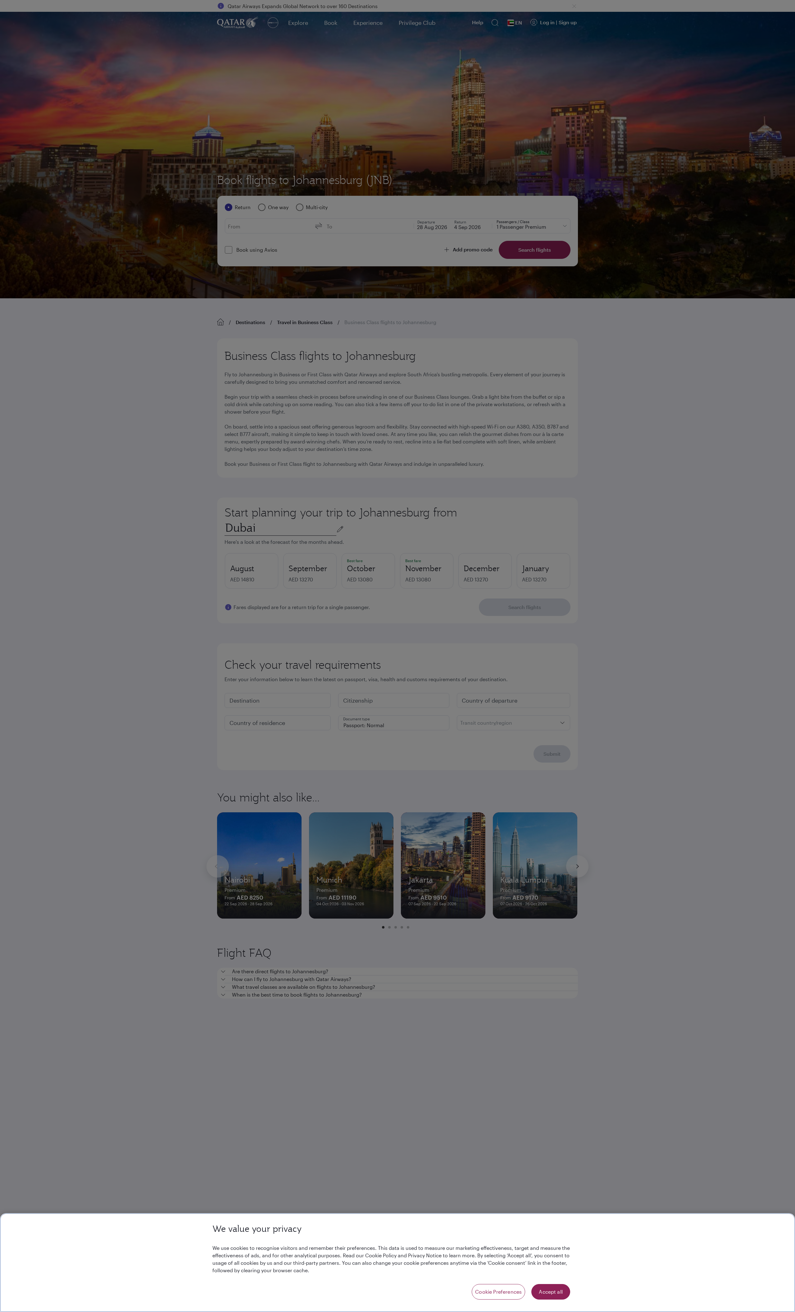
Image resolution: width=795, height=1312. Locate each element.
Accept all (551, 1292)
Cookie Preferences (498, 1292)
